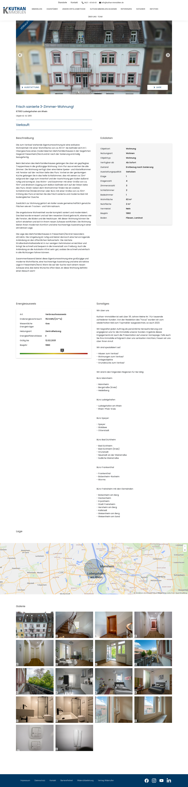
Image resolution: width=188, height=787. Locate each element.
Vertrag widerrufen (106, 780)
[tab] (78, 92)
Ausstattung (31, 87)
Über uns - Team (95, 17)
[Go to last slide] (20, 55)
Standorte (62, 2)
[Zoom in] (185, 546)
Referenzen (126, 9)
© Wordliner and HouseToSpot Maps (148, 593)
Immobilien (37, 9)
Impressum (25, 780)
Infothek (154, 9)
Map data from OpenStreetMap (175, 593)
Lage (158, 87)
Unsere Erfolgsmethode (73, 9)
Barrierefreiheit (66, 780)
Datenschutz (40, 780)
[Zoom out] (185, 550)
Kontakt (74, 2)
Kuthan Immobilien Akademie (103, 9)
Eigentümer (52, 9)
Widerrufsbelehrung (85, 780)
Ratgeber (140, 9)
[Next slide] (168, 55)
